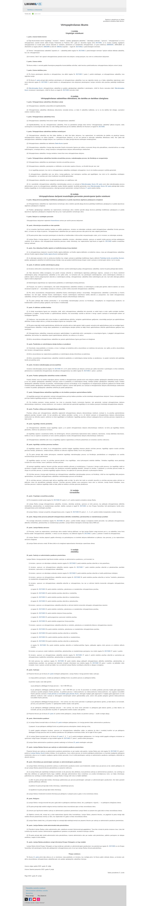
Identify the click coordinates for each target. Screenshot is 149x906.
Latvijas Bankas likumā (37, 753)
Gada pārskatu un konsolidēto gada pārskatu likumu (63, 694)
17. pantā (88, 188)
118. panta (99, 184)
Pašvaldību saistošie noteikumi (36, 888)
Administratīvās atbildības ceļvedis (37, 890)
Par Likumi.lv (42, 895)
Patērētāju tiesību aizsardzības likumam (112, 258)
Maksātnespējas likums (36, 88)
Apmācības (29, 893)
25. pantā (76, 742)
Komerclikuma (55, 220)
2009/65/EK (110, 44)
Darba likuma (59, 143)
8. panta (37, 80)
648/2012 (59, 46)
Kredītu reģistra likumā (50, 254)
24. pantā (50, 674)
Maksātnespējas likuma (88, 184)
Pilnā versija (30, 895)
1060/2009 (46, 46)
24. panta (50, 713)
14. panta (36, 857)
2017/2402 (99, 43)
